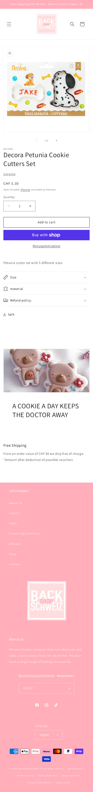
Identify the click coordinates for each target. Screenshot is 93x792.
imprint (14, 513)
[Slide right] (56, 140)
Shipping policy (70, 775)
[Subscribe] (69, 688)
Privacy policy (25, 775)
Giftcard (15, 544)
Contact (15, 564)
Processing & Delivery (24, 533)
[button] (9, 24)
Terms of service (47, 775)
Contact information (39, 782)
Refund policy (76, 768)
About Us (16, 503)
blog (12, 554)
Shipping (25, 189)
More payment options (46, 246)
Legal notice (63, 782)
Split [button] (11, 314)
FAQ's (13, 523)
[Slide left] (37, 140)
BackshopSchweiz (29, 768)
